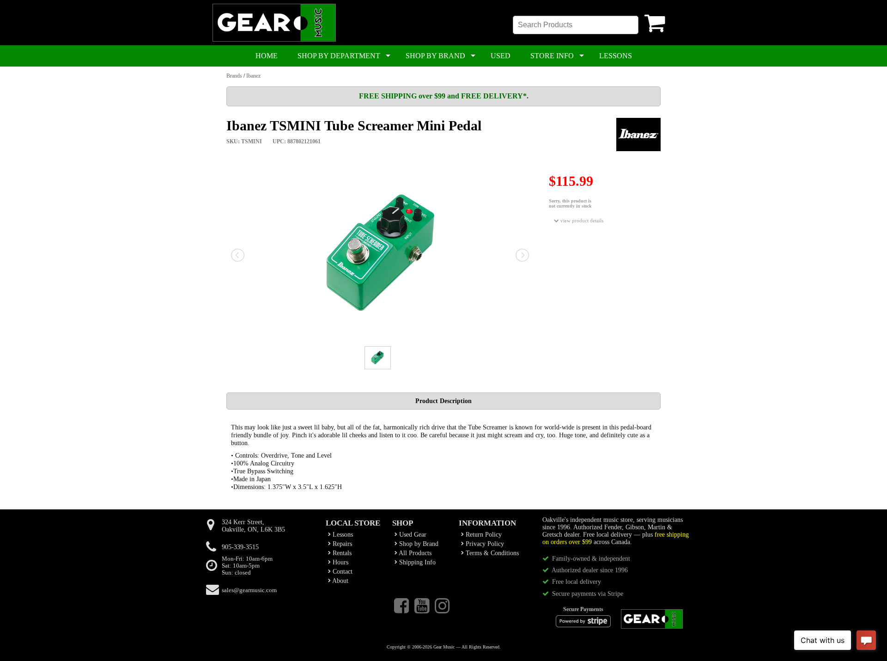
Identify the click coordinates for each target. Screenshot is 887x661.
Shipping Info (416, 562)
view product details (581, 220)
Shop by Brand (417, 543)
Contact (341, 571)
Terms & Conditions (491, 553)
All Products (414, 553)
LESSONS (615, 56)
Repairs (341, 543)
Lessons (342, 534)
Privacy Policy (484, 543)
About (339, 580)
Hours (339, 562)
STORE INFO (552, 56)
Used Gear (411, 534)
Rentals (341, 553)
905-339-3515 (240, 547)
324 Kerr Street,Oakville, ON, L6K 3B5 (253, 526)
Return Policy (483, 534)
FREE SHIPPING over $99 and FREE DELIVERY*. (444, 96)
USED (500, 56)
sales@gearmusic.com (249, 590)
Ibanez (253, 76)
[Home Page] (274, 40)
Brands (234, 76)
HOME (266, 56)
